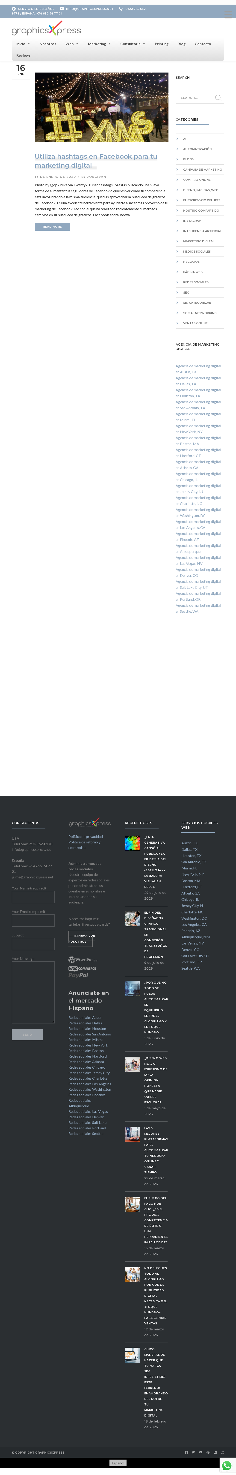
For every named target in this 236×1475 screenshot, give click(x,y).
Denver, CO (190, 949)
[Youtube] (201, 1452)
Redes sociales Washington (89, 1089)
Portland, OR (191, 962)
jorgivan (96, 176)
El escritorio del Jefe (201, 200)
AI (184, 138)
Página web (193, 272)
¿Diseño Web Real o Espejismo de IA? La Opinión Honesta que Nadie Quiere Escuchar (156, 1080)
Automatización (197, 149)
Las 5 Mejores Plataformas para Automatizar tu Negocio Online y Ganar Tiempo (156, 1150)
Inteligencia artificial (202, 231)
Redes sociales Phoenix (86, 1095)
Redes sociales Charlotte (87, 1078)
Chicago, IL (190, 899)
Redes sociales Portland (87, 1128)
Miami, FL (189, 868)
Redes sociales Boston (86, 1050)
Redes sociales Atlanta (86, 1061)
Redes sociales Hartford (87, 1056)
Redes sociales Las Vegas (88, 1111)
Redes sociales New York (88, 1045)
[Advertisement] (200, 709)
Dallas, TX (189, 849)
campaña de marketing (202, 169)
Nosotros (48, 43)
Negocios (191, 261)
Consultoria (130, 43)
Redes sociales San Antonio (89, 1034)
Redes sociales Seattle (85, 1133)
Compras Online (197, 179)
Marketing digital (198, 241)
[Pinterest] (208, 1452)
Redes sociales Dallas (85, 1023)
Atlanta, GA (190, 893)
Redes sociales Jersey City (89, 1072)
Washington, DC (194, 918)
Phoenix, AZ (190, 930)
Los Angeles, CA (194, 924)
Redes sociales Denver (86, 1117)
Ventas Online (195, 323)
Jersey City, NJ (193, 905)
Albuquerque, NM (195, 937)
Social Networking (200, 313)
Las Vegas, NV (192, 943)
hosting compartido (201, 210)
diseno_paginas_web (200, 190)
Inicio (20, 43)
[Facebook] (186, 1452)
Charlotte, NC (192, 912)
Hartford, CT (191, 887)
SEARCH (218, 97)
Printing (161, 43)
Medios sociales (197, 251)
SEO (186, 292)
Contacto (203, 43)
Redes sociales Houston (87, 1028)
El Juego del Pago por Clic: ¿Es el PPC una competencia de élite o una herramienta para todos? (156, 1220)
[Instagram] (222, 1452)
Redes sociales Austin (85, 1017)
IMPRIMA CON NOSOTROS (81, 938)
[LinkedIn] (215, 1452)
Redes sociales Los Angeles (89, 1083)
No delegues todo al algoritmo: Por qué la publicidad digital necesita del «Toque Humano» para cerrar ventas (155, 1295)
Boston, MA (191, 880)
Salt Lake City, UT (195, 955)
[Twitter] (193, 1452)
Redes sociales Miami (85, 1039)
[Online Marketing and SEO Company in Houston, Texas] (46, 27)
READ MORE (52, 226)
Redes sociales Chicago (86, 1067)
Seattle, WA (190, 968)
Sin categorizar (197, 302)
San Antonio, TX (193, 862)
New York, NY (192, 874)
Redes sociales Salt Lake (87, 1122)
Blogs (188, 159)
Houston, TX (191, 855)
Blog (182, 43)
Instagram (192, 220)
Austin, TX (189, 843)
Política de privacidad (85, 836)
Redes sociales (196, 282)
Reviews (23, 55)
